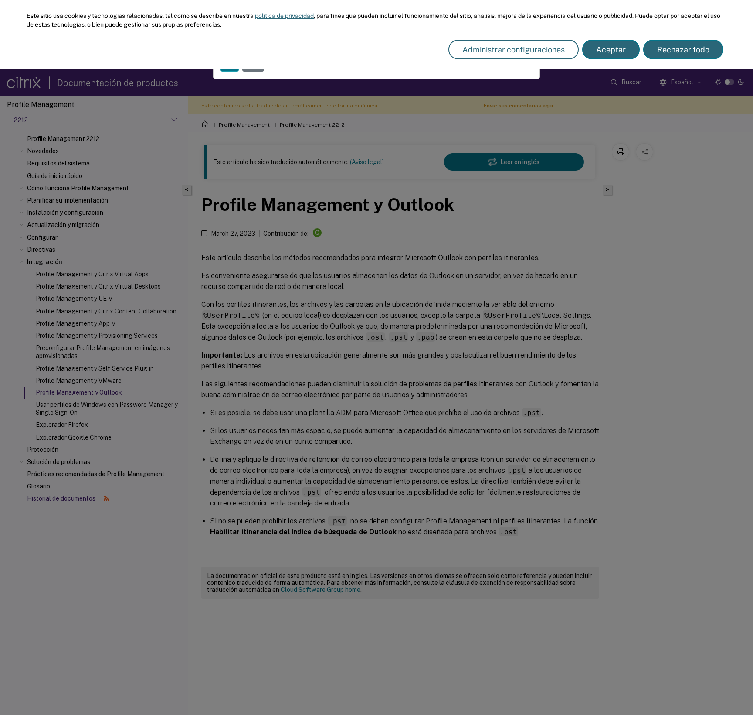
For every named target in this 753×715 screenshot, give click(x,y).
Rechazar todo (683, 49)
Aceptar (611, 49)
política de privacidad (284, 15)
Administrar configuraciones (513, 49)
